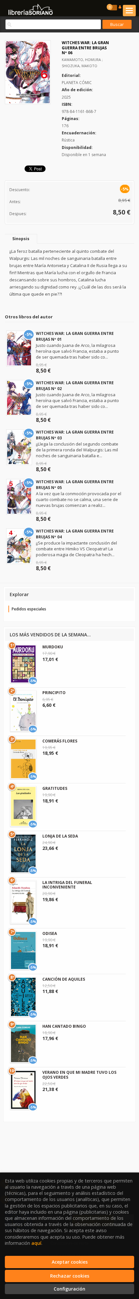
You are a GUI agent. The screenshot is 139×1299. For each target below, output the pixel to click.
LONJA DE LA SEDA (60, 836)
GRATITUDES (54, 788)
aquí (36, 1243)
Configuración (69, 1289)
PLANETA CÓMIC (77, 82)
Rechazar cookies (69, 1276)
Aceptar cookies (70, 1262)
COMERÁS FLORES (59, 741)
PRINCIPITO (54, 692)
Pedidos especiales (29, 609)
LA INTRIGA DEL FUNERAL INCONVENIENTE (67, 885)
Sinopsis (20, 238)
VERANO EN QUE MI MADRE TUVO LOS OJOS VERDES (79, 1075)
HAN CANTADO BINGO (64, 1026)
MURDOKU (52, 647)
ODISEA (49, 933)
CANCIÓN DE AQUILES (63, 979)
